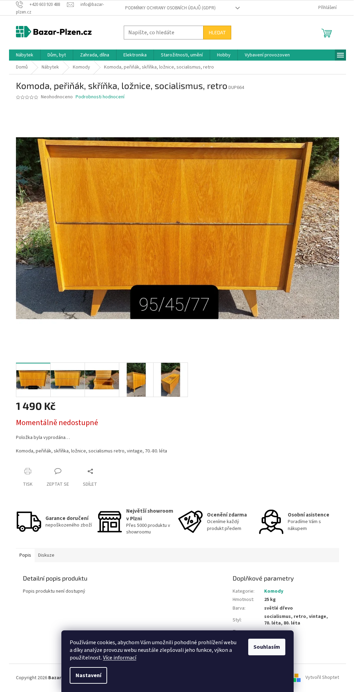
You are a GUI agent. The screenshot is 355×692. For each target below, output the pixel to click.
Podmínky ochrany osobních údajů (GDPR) (170, 8)
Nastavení (88, 675)
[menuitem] (24, 55)
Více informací (119, 658)
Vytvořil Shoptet (322, 677)
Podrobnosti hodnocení (100, 97)
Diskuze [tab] (46, 555)
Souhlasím (266, 647)
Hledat (217, 32)
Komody (273, 591)
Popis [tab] (25, 555)
